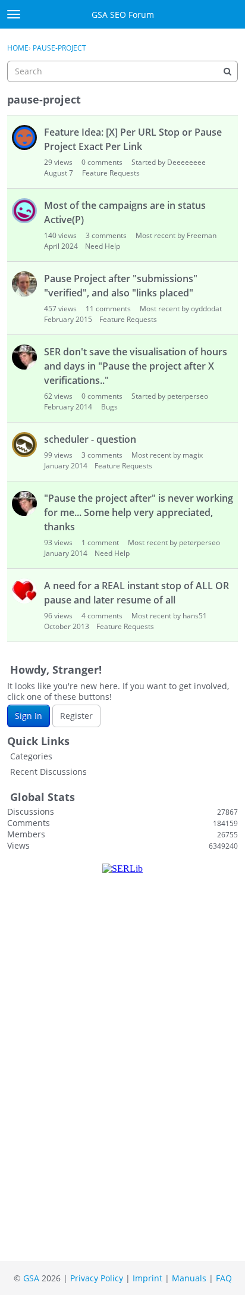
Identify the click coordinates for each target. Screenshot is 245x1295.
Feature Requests (111, 173)
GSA (31, 1278)
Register (76, 715)
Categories (31, 756)
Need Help (102, 246)
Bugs (109, 407)
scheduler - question (90, 439)
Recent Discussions (48, 771)
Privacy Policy (96, 1278)
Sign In (28, 715)
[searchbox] (122, 71)
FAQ (224, 1278)
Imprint (147, 1278)
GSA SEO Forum (123, 14)
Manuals (189, 1278)
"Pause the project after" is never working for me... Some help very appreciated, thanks (138, 512)
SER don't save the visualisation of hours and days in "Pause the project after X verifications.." (135, 366)
